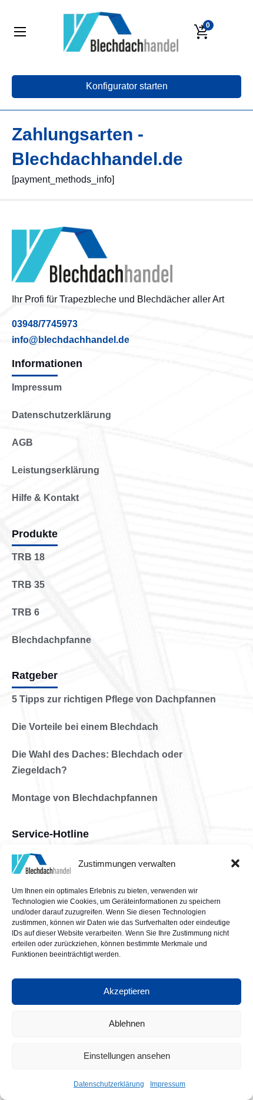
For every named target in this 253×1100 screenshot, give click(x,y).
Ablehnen (127, 1023)
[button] (235, 863)
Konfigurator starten (127, 86)
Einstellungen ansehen (127, 1056)
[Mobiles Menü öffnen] (20, 31)
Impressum (167, 1084)
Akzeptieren (126, 991)
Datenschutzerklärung (109, 1084)
